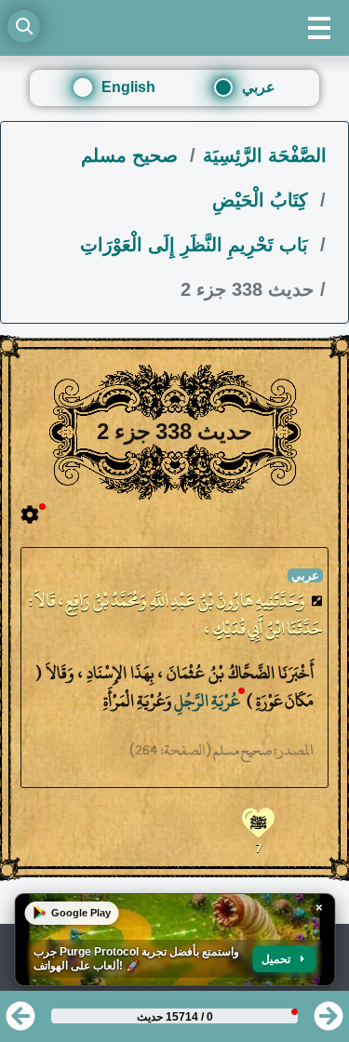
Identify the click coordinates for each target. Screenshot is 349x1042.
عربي (258, 87)
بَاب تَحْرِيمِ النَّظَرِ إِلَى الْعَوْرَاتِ (197, 244)
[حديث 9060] (20, 1022)
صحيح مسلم (132, 155)
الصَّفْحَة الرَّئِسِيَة (265, 155)
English (128, 87)
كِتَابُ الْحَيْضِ (263, 200)
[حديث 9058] (328, 1022)
